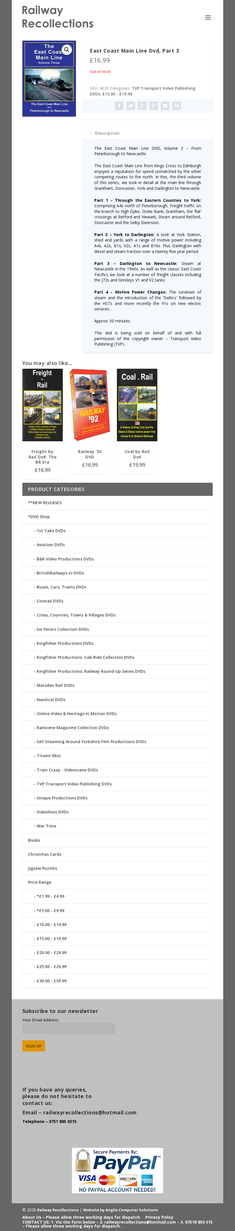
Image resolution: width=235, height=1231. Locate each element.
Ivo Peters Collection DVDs (63, 629)
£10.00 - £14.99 (51, 924)
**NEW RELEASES (45, 502)
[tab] (148, 133)
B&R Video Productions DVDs (65, 559)
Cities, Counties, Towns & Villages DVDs (76, 615)
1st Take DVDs (51, 530)
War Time (46, 826)
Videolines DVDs (52, 812)
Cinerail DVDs (50, 601)
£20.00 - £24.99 (51, 952)
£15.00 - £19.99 (117, 94)
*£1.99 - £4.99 (50, 896)
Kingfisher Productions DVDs (65, 643)
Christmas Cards (44, 854)
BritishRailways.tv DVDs (60, 573)
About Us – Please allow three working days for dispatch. (81, 1217)
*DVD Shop (39, 516)
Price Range (39, 882)
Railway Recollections (58, 1209)
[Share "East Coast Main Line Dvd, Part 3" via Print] (176, 105)
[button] (67, 50)
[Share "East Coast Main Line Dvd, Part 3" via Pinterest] (153, 105)
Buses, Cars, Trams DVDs (61, 587)
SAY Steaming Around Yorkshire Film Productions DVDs (91, 741)
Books (34, 840)
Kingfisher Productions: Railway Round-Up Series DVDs (91, 671)
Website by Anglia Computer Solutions (120, 1209)
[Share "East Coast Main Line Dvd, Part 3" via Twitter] (130, 105)
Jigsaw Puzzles (42, 868)
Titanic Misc (49, 755)
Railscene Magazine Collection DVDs (73, 727)
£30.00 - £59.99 (51, 980)
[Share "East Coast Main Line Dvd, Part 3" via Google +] (142, 105)
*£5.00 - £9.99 (50, 910)
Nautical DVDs (51, 699)
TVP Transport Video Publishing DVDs (74, 784)
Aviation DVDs (51, 544)
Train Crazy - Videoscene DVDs (67, 770)
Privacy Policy (159, 1217)
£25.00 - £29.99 (51, 966)
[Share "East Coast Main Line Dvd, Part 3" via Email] (165, 105)
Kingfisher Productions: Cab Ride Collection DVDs (85, 657)
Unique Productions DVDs (62, 798)
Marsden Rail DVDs (55, 685)
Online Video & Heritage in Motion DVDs (77, 713)
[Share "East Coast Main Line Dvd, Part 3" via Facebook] (119, 105)
